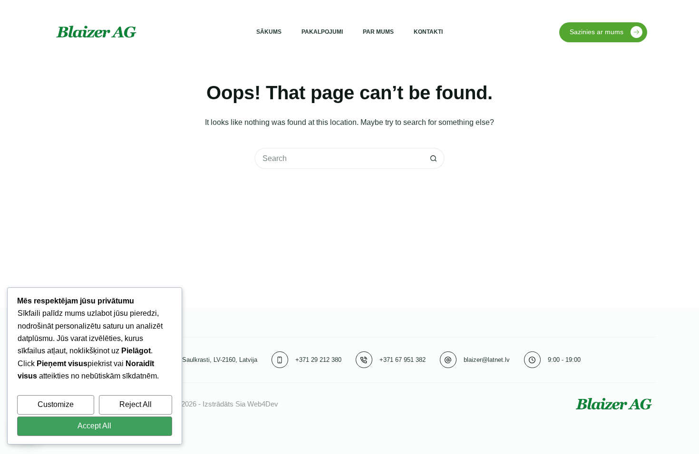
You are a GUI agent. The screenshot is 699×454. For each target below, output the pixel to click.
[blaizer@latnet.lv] (448, 359)
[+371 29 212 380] (280, 359)
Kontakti (428, 31)
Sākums (269, 31)
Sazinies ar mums (596, 32)
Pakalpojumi (322, 31)
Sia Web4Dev (256, 404)
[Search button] (434, 158)
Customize (56, 404)
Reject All (135, 404)
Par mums (378, 31)
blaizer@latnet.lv (487, 359)
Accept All (94, 426)
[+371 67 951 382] (364, 359)
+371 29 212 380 (318, 359)
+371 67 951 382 (402, 359)
